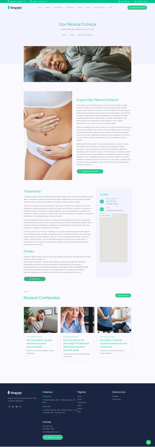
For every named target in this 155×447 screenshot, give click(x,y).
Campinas (47, 396)
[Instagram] (9, 406)
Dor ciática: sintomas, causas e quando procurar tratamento (113, 343)
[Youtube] (16, 406)
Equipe (87, 7)
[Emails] (102, 209)
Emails (108, 208)
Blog (110, 7)
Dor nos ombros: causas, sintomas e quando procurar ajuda (39, 343)
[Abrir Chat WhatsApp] (148, 442)
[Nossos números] (102, 201)
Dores (47, 7)
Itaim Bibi (46, 406)
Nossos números (111, 199)
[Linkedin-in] (12, 406)
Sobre (79, 7)
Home (40, 7)
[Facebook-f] (20, 406)
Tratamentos (58, 7)
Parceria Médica (99, 7)
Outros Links (118, 392)
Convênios (70, 7)
